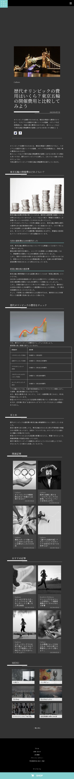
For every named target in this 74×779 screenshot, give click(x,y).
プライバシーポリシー (37, 758)
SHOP (38, 775)
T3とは (37, 748)
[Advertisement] (37, 30)
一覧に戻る (37, 728)
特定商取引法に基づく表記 (37, 761)
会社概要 (37, 754)
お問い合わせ (37, 751)
